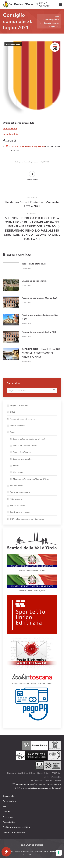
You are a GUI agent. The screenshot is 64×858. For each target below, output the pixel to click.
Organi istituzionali (19, 405)
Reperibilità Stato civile (34, 263)
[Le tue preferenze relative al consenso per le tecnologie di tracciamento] (59, 853)
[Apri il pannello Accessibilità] (6, 852)
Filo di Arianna (16, 485)
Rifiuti (16, 465)
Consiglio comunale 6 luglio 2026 (39, 332)
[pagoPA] (32, 720)
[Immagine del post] (11, 268)
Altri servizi (18, 472)
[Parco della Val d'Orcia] (48, 769)
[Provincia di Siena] (55, 749)
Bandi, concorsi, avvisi (20, 512)
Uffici (12, 412)
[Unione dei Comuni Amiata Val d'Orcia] (31, 759)
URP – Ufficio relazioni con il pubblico (27, 519)
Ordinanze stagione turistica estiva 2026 (40, 316)
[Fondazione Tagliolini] (54, 759)
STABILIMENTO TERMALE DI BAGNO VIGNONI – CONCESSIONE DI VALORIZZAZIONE (41, 353)
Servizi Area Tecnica (22, 452)
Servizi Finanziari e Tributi (25, 445)
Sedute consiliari (17, 425)
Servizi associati (17, 505)
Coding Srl (37, 855)
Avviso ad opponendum (34, 280)
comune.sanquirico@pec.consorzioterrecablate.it (38, 784)
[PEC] (32, 668)
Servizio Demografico (23, 459)
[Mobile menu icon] (61, 4)
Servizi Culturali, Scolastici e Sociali (29, 439)
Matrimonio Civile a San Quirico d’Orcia (31, 479)
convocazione (10, 128)
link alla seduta (10, 134)
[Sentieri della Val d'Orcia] (32, 550)
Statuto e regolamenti (20, 492)
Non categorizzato (13, 44)
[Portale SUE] (32, 633)
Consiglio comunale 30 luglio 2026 (39, 297)
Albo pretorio (16, 499)
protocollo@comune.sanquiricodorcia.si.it (42, 788)
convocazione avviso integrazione (27, 146)
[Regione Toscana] (35, 749)
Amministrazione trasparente (23, 419)
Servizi (13, 432)
